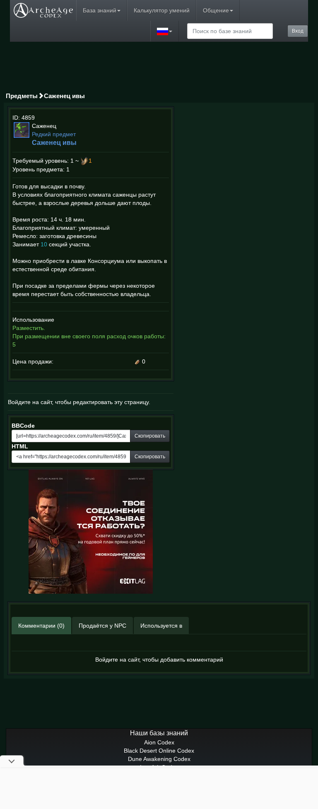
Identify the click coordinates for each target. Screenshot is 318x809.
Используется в (161, 625)
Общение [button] (216, 10)
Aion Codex (159, 742)
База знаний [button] (99, 10)
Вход (298, 31)
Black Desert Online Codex (159, 750)
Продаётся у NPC (102, 625)
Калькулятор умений (162, 10)
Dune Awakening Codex (159, 759)
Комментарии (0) (41, 625)
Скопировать (150, 436)
